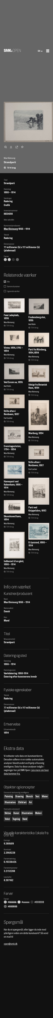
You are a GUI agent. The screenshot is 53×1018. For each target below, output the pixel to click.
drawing (19, 796)
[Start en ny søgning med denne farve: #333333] (13, 259)
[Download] (11, 147)
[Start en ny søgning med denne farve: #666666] (17, 259)
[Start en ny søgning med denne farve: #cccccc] (9, 259)
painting (9, 796)
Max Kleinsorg (11, 228)
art (30, 802)
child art (22, 802)
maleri (38, 813)
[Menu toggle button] (48, 51)
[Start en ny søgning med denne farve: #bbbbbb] (5, 259)
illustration (10, 802)
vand (24, 819)
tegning (16, 819)
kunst (16, 813)
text (37, 796)
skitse (8, 813)
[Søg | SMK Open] (12, 51)
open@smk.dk (10, 943)
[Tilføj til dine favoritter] (23, 147)
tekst (7, 819)
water (45, 796)
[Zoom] (6, 147)
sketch (29, 796)
